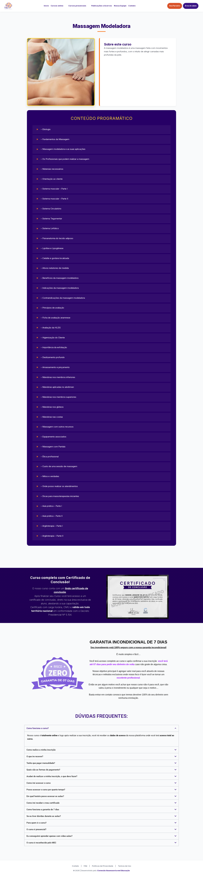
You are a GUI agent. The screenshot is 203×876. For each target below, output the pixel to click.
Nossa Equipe (120, 6)
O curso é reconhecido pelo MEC (41, 842)
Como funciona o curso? (38, 728)
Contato (131, 6)
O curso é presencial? (36, 829)
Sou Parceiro (174, 6)
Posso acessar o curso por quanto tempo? (46, 789)
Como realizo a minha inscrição (41, 750)
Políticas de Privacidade (102, 866)
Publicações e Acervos (101, 6)
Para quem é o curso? (36, 823)
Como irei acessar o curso (39, 783)
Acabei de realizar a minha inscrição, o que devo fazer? (52, 776)
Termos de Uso (124, 866)
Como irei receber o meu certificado (43, 803)
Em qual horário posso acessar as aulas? (45, 796)
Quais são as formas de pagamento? (43, 769)
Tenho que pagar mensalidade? (41, 763)
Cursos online (57, 6)
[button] (101, 728)
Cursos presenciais (77, 6)
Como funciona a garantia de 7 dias (43, 809)
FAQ (85, 866)
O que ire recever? (35, 756)
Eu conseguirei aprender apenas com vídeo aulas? (49, 836)
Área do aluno (191, 6)
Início (46, 6)
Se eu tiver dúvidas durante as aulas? (44, 816)
